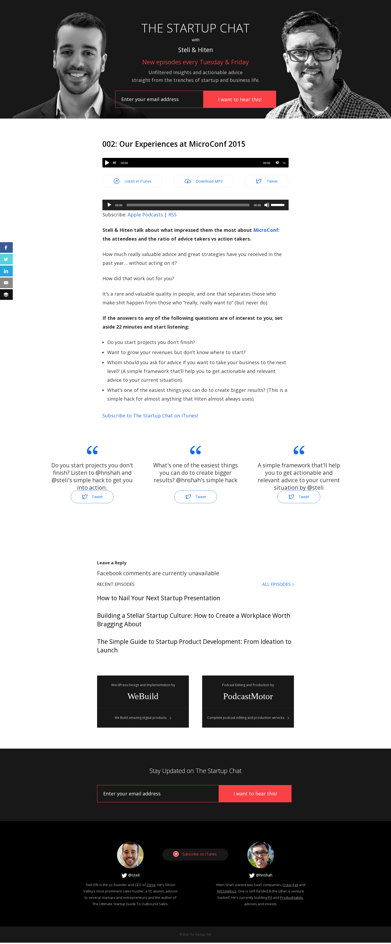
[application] (195, 205)
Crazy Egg (290, 884)
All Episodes (276, 584)
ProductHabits (291, 897)
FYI (270, 897)
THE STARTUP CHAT (195, 28)
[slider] (278, 204)
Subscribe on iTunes (199, 854)
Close (151, 884)
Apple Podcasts (145, 214)
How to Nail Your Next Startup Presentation (158, 598)
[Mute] (277, 162)
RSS (172, 214)
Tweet (272, 181)
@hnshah (263, 875)
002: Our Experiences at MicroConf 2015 (174, 144)
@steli (133, 875)
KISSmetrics (226, 891)
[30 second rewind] (114, 162)
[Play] (107, 162)
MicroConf (265, 230)
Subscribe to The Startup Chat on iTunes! (150, 415)
